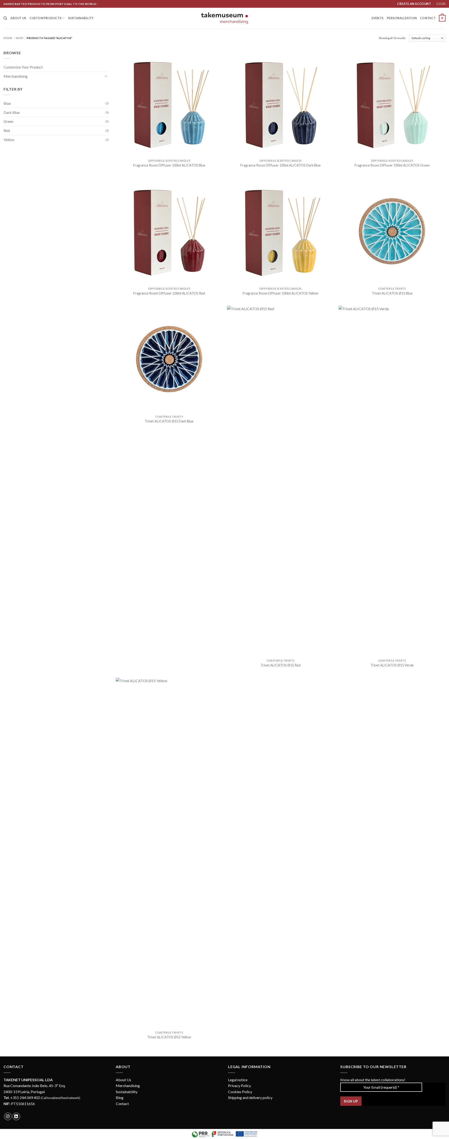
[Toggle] (106, 76)
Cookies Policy (240, 1091)
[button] (442, 18)
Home (8, 38)
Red (7, 130)
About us (18, 18)
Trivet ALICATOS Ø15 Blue (392, 293)
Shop (19, 38)
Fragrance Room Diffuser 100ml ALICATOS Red (169, 293)
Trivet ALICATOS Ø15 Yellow (169, 1037)
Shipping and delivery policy (250, 1097)
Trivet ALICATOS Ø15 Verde (392, 665)
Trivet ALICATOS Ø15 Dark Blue (169, 421)
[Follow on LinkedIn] (16, 1116)
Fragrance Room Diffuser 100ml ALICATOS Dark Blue (280, 165)
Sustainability (81, 18)
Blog (119, 1097)
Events (378, 18)
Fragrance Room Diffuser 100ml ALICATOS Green (392, 165)
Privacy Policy (239, 1085)
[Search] (5, 18)
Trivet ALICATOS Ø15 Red (281, 665)
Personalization (402, 18)
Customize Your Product (23, 67)
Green (8, 121)
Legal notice (237, 1079)
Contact (428, 18)
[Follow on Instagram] (8, 1116)
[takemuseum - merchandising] (224, 18)
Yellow (9, 139)
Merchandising (16, 76)
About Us (123, 1079)
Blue (7, 103)
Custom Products (45, 18)
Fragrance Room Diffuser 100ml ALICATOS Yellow (280, 293)
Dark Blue (12, 112)
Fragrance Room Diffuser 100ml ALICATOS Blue (169, 165)
